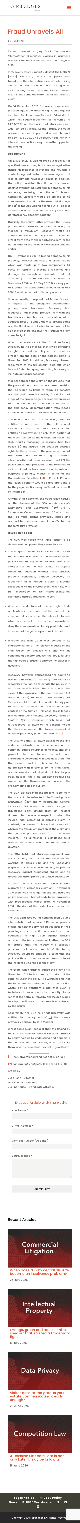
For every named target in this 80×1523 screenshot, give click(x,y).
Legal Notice (24, 1498)
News (13, 1502)
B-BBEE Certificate (37, 1502)
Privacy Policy (50, 1498)
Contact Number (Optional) (30, 1141)
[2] (61, 733)
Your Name (20, 1110)
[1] (46, 478)
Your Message (22, 1156)
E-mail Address (22, 1126)
